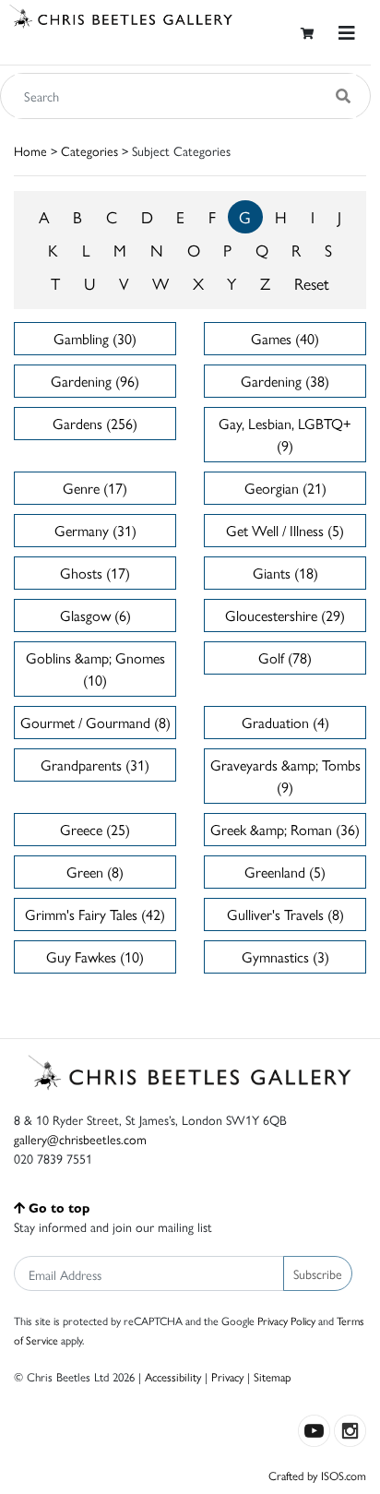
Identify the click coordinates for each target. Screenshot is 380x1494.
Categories (89, 150)
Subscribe (317, 1273)
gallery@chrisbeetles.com (80, 1138)
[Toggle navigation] (347, 32)
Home (30, 150)
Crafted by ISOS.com (317, 1475)
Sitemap (272, 1376)
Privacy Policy (286, 1320)
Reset (311, 282)
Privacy (227, 1376)
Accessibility (173, 1376)
